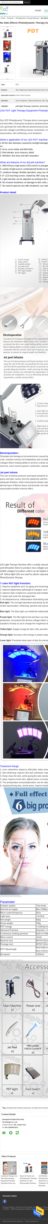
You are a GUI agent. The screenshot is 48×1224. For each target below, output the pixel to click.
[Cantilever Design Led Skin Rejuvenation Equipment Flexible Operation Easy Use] (9, 1168)
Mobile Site (6, 1215)
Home (38, 11)
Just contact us (32, 1221)
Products (10, 18)
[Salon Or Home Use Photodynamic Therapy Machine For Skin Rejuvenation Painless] (28, 1168)
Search (26, 2)
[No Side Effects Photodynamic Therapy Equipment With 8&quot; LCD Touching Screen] (7, 34)
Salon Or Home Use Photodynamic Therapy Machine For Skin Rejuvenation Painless (28, 1179)
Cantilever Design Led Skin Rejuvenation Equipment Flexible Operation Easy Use (9, 1179)
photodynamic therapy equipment (19, 1108)
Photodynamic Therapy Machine (27, 18)
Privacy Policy (8, 1207)
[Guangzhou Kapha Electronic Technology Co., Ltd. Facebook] (5, 1201)
